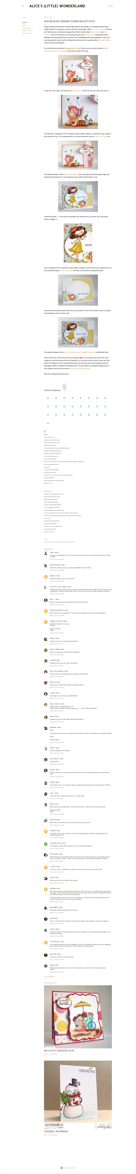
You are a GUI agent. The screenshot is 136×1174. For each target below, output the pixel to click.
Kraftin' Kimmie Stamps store (79, 368)
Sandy (52, 965)
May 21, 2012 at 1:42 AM (56, 923)
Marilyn (53, 682)
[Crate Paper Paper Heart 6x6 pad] (64, 398)
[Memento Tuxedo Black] (48, 406)
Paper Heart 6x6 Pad (71, 174)
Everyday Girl (90, 35)
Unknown (53, 576)
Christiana (54, 854)
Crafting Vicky (55, 843)
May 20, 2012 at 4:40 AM (56, 654)
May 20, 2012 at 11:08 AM (57, 814)
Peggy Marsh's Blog (72, 48)
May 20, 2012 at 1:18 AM (56, 644)
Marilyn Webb (55, 649)
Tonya (52, 552)
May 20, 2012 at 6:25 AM (56, 676)
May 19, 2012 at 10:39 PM (57, 559)
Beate (52, 804)
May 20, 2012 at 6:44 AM (56, 687)
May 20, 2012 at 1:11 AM (56, 633)
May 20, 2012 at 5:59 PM (56, 912)
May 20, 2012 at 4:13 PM (56, 883)
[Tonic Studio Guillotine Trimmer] (56, 415)
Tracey (52, 693)
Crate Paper (26, 28)
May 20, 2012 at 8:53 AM (56, 776)
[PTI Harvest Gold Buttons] (48, 415)
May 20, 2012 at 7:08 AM (56, 711)
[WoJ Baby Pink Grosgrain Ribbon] (97, 406)
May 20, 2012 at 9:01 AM (56, 787)
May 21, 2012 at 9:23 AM (56, 948)
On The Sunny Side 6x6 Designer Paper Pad (80, 352)
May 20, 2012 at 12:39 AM (57, 604)
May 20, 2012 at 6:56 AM (56, 698)
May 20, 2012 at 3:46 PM (56, 872)
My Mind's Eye (27, 33)
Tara (58, 216)
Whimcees (53, 727)
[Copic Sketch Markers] (105, 398)
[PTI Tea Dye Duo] (64, 406)
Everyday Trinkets (104, 40)
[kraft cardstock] (97, 398)
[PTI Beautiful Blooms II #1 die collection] (89, 406)
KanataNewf (54, 907)
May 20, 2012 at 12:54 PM (57, 837)
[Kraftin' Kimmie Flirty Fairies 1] (48, 398)
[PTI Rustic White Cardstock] (81, 398)
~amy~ (52, 793)
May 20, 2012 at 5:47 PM (56, 902)
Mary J (52, 599)
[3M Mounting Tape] (97, 415)
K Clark (53, 866)
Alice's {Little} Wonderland (57, 6)
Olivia (52, 769)
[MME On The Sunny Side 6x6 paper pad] (72, 398)
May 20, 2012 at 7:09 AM (56, 722)
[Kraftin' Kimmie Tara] (56, 398)
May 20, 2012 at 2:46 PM (56, 848)
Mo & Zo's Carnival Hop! (59, 1050)
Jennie (52, 748)
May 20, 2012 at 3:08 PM (56, 861)
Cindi (52, 877)
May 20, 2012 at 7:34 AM (56, 742)
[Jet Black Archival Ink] (56, 406)
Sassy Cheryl (55, 704)
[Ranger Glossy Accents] (105, 415)
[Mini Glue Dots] (48, 423)
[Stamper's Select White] (89, 398)
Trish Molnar (55, 941)
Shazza (52, 638)
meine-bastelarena (57, 610)
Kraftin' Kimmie (27, 31)
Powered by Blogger (69, 1168)
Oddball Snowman (56, 1131)
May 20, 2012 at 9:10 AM (56, 798)
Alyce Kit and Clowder (58, 587)
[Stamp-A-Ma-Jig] (81, 415)
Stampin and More (56, 621)
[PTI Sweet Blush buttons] (105, 406)
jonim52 (53, 660)
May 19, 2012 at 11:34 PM (57, 570)
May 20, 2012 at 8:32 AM (56, 764)
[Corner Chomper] (72, 415)
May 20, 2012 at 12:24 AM (57, 593)
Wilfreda (53, 954)
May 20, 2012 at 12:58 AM (57, 615)
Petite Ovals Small (100, 136)
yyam (51, 918)
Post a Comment (49, 976)
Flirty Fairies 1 (95, 32)
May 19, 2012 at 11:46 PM (57, 581)
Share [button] (24, 17)
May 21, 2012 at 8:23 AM (56, 936)
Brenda (52, 782)
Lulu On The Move (98, 29)
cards (24, 25)
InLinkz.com (46, 429)
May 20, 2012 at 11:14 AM (57, 825)
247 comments (53, 1054)
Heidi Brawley (55, 565)
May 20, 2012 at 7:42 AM (56, 753)
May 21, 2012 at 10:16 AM (57, 959)
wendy (52, 716)
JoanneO (53, 830)
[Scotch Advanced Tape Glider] (89, 415)
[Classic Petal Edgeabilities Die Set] (81, 406)
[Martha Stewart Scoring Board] (64, 415)
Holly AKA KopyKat (57, 671)
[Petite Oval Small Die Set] (72, 406)
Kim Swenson (54, 759)
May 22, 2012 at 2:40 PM (56, 972)
